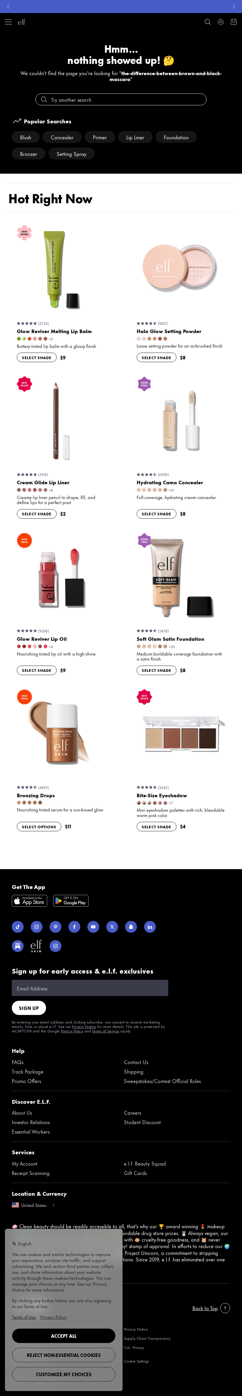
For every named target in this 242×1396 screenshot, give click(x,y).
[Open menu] (8, 22)
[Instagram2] (55, 946)
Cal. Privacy (134, 1347)
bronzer (28, 153)
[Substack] (18, 946)
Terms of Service (105, 1031)
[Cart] (233, 21)
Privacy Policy (72, 1031)
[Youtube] (93, 927)
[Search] (207, 22)
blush (25, 137)
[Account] (220, 22)
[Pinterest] (55, 927)
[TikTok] (18, 927)
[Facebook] (74, 927)
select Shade (37, 357)
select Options (39, 826)
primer (100, 137)
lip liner (135, 137)
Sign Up (29, 1008)
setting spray (71, 153)
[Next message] (233, 6)
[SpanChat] (131, 927)
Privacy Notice (84, 1026)
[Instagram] (36, 927)
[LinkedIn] (150, 927)
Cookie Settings (136, 1361)
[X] (112, 927)
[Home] (22, 22)
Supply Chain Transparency (147, 1338)
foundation (176, 137)
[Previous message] (8, 6)
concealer (62, 137)
